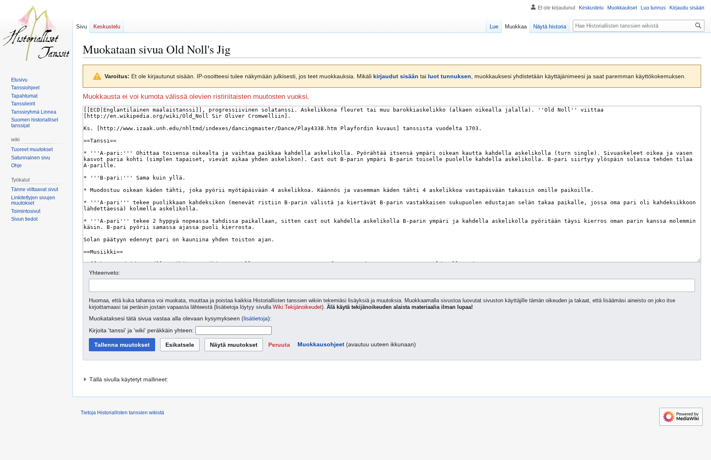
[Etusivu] (36, 33)
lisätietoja (256, 318)
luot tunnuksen (449, 76)
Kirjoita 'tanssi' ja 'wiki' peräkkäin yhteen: (141, 330)
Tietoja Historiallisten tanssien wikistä (122, 413)
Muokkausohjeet (320, 344)
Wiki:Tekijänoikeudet (297, 307)
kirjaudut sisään (395, 76)
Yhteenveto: (104, 272)
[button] (279, 344)
